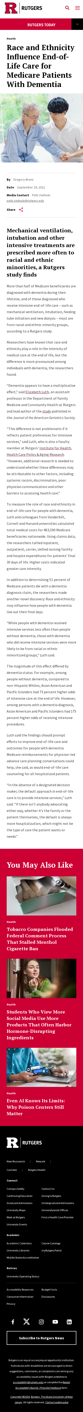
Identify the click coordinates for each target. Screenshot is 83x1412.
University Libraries (18, 1250)
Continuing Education (20, 1196)
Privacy (11, 1303)
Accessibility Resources (20, 1289)
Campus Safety (15, 1188)
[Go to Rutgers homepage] (24, 1143)
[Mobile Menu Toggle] (77, 8)
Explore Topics (77, 24)
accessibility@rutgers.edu (28, 1382)
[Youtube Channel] (55, 1322)
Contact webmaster (56, 1402)
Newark (40, 1161)
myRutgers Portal (52, 1250)
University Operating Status (23, 1276)
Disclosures (48, 1296)
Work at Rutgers (16, 1217)
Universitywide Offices (55, 1210)
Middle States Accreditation (23, 1257)
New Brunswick (16, 1161)
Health (11, 38)
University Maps (16, 1210)
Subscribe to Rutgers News (41, 1338)
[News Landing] (41, 28)
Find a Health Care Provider (58, 1217)
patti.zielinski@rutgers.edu (25, 201)
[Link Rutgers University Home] (31, 8)
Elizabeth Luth (37, 392)
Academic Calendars (19, 1243)
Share (11, 210)
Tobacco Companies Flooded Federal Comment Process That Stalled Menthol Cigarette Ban (40, 939)
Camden (12, 1170)
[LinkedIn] (69, 1322)
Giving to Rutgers (51, 1196)
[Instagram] (41, 1322)
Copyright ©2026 (20, 1396)
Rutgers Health (36, 1170)
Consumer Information (20, 1296)
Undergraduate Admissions (58, 1203)
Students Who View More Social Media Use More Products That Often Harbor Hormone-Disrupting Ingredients (39, 1025)
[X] (26, 1322)
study (46, 411)
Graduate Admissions (19, 1203)
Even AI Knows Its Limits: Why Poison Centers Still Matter (36, 1107)
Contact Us (48, 1188)
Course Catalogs (51, 1243)
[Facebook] (13, 1322)
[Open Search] (67, 8)
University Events (17, 1224)
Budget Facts (49, 1289)
